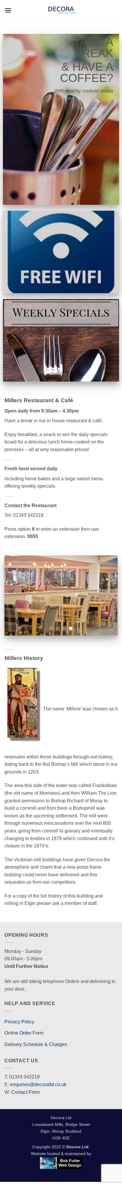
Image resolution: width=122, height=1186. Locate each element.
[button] (8, 10)
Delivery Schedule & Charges (35, 1044)
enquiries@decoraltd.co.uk (38, 1084)
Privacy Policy (19, 1021)
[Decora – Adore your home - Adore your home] (62, 10)
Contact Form (25, 1092)
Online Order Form (24, 1032)
